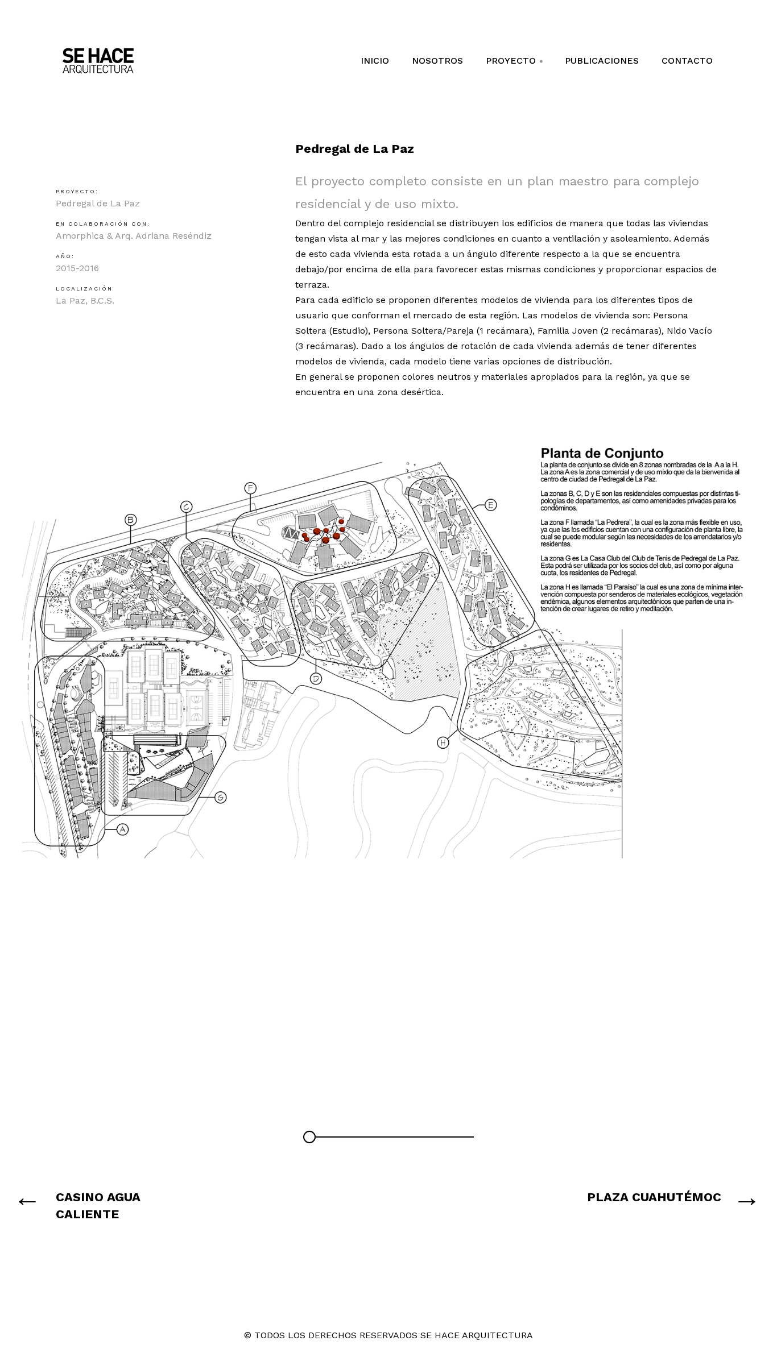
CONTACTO (687, 60)
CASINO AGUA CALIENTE (98, 1205)
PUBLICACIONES (602, 60)
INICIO (375, 60)
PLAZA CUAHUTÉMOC (654, 1197)
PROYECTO (515, 64)
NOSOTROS (437, 60)
